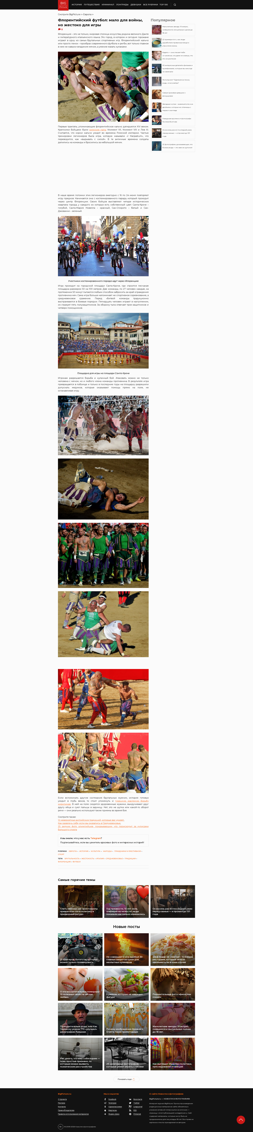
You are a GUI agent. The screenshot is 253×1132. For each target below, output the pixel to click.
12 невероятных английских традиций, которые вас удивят (91, 820)
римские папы (97, 130)
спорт (61, 854)
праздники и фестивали (127, 851)
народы (107, 851)
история (83, 851)
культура (95, 851)
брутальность (72, 858)
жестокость (88, 858)
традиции (130, 858)
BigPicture (75, 14)
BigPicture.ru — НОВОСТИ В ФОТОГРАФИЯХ (169, 1099)
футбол (77, 862)
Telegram (95, 838)
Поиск (182, 5)
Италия (100, 858)
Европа (87, 14)
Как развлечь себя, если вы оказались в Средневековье (89, 823)
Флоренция (64, 862)
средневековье (114, 858)
